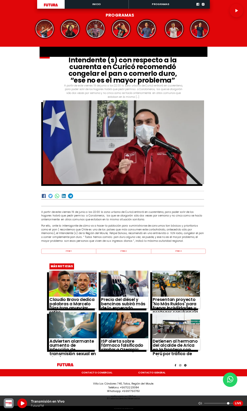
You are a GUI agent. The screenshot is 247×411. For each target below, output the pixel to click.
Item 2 (123, 251)
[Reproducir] (236, 10)
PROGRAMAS (160, 4)
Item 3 (178, 251)
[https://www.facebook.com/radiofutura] (197, 8)
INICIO (96, 4)
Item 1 (69, 251)
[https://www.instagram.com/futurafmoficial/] (203, 8)
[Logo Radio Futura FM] (51, 6)
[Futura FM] (44, 28)
